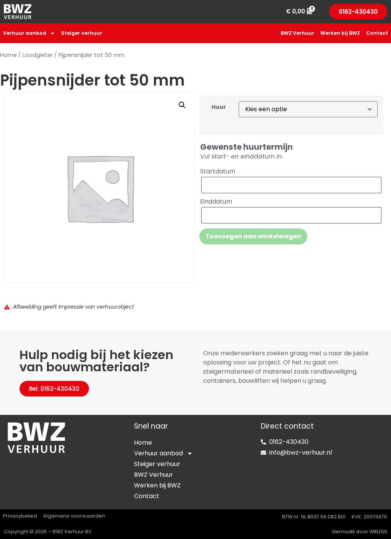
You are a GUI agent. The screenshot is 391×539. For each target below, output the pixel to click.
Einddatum (216, 202)
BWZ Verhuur (297, 33)
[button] (182, 105)
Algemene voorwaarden (74, 516)
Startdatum (217, 171)
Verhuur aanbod (24, 33)
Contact (377, 33)
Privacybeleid (20, 516)
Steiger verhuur (81, 33)
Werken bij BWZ (340, 33)
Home (8, 55)
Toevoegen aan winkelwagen (253, 236)
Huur (219, 107)
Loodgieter (38, 55)
